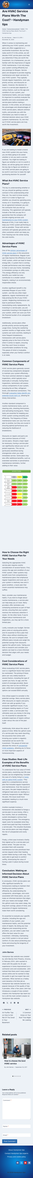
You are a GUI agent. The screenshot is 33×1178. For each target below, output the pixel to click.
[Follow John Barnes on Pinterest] (18, 1002)
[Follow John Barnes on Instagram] (10, 1002)
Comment (7, 1100)
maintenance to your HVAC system (15, 220)
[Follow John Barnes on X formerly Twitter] (7, 1002)
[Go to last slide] (5, 1056)
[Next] (27, 1056)
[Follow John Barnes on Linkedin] (14, 1002)
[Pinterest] (25, 1162)
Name (6, 1126)
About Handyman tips (16, 1150)
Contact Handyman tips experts (16, 1153)
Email (5, 1135)
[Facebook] (17, 1162)
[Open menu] (29, 4)
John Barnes (10, 1067)
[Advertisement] (16, 528)
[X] (21, 1162)
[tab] (12, 1076)
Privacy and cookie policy (16, 1157)
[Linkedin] (29, 1162)
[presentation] (16, 1047)
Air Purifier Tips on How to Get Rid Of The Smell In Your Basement (8, 1016)
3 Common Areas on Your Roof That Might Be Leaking (25, 1015)
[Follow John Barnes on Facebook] (3, 1002)
